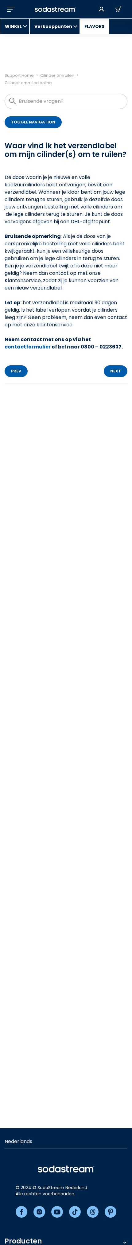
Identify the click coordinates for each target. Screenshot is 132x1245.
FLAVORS (94, 26)
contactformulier (28, 346)
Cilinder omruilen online (28, 83)
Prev (16, 371)
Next (115, 371)
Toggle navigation (33, 122)
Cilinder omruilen (57, 75)
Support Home (19, 75)
